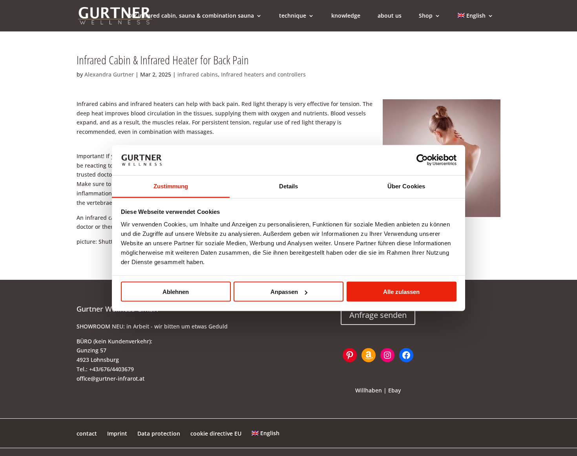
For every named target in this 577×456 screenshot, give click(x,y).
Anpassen (284, 291)
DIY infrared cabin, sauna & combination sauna (191, 16)
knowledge (345, 16)
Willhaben (368, 390)
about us (390, 16)
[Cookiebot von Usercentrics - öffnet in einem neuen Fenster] (422, 160)
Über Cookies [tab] (406, 185)
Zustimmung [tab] (170, 185)
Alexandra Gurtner (109, 74)
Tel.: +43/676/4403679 (105, 369)
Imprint (117, 433)
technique (292, 16)
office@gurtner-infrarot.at (110, 378)
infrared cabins (197, 74)
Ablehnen (176, 291)
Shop (426, 16)
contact (87, 433)
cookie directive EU (215, 433)
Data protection (158, 433)
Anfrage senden (378, 315)
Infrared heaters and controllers (263, 74)
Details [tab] (288, 185)
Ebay (394, 390)
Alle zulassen (401, 291)
